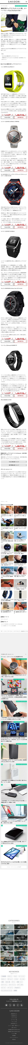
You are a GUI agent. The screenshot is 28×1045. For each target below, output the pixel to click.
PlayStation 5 (17, 987)
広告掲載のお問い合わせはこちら (7, 654)
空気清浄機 (4, 976)
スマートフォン (4, 984)
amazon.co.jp (24, 30)
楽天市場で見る (21, 117)
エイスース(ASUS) (4, 624)
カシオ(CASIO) (11, 624)
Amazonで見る (7, 117)
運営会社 (14, 1039)
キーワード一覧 (14, 1019)
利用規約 (14, 1035)
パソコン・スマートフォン (21, 5)
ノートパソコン (22, 976)
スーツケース (10, 987)
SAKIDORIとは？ (14, 1023)
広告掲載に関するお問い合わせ (14, 1029)
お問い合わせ (14, 1027)
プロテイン (10, 976)
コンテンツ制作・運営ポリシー (14, 1025)
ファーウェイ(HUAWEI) (11, 625)
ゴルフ (16, 976)
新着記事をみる (14, 1013)
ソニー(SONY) (3, 625)
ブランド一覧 (14, 1021)
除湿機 (15, 990)
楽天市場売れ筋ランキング (14, 465)
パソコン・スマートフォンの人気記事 (14, 866)
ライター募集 (14, 1033)
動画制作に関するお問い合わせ (14, 1031)
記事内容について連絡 (4, 501)
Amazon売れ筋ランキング (14, 461)
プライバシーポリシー (14, 1037)
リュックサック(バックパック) (7, 990)
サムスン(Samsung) (18, 624)
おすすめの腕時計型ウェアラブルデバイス (11, 56)
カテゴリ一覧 (14, 1017)
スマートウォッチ (4, 13)
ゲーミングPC (20, 984)
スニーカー (4, 987)
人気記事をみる (14, 1015)
